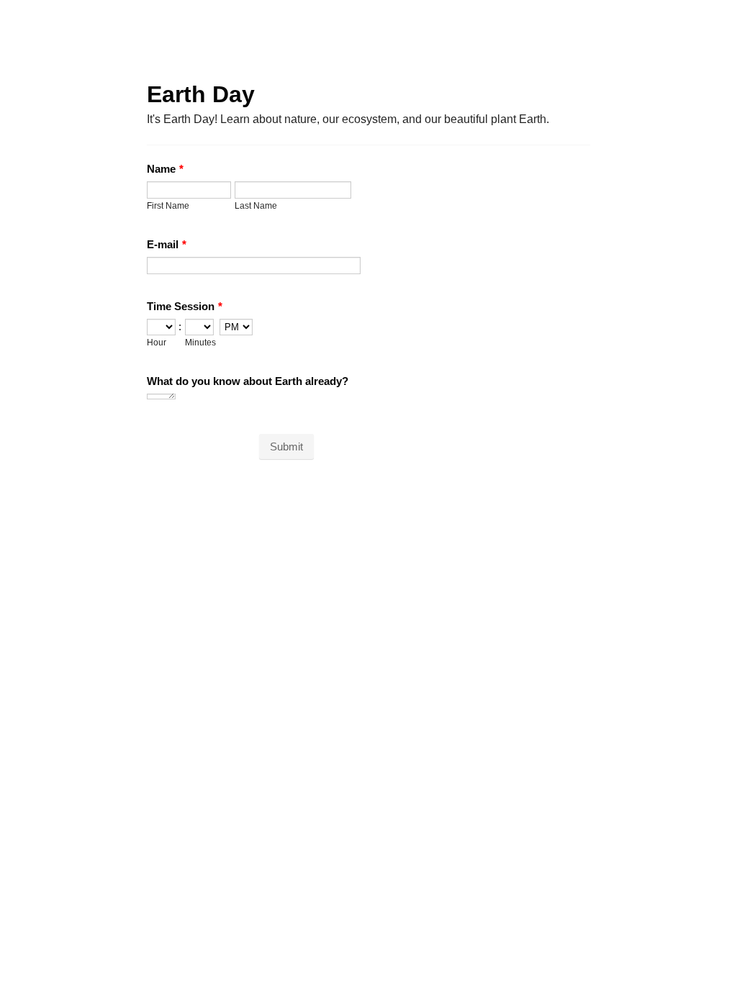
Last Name (256, 205)
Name (165, 169)
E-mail (166, 244)
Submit (286, 446)
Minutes (200, 342)
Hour (156, 342)
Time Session (184, 306)
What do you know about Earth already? (247, 381)
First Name (168, 205)
